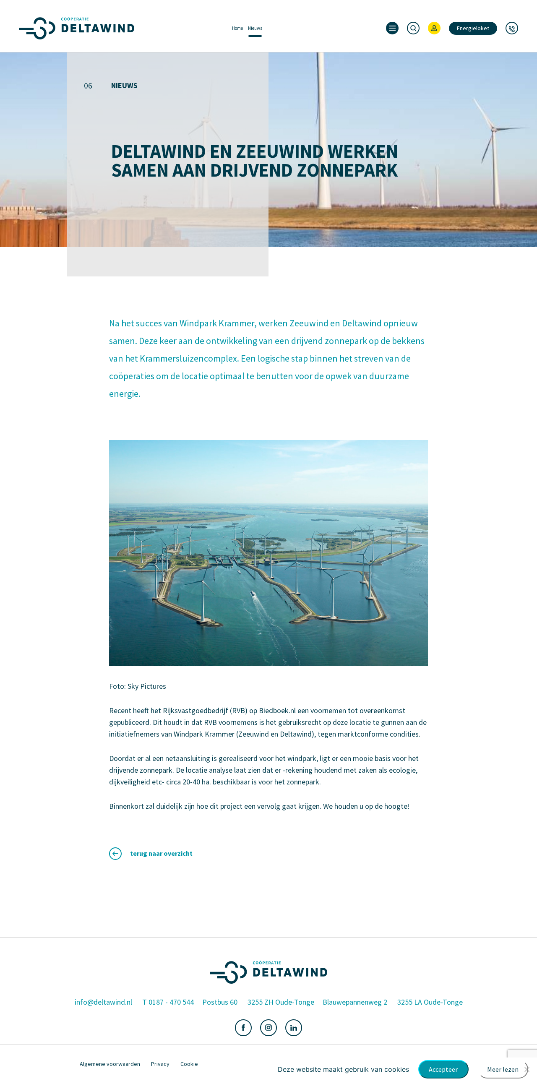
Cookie (189, 1064)
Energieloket (473, 28)
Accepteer (443, 1069)
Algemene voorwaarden (110, 1064)
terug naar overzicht (161, 853)
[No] (526, 1069)
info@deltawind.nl (103, 1002)
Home (237, 28)
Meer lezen (503, 1069)
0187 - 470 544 (171, 1002)
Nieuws (255, 28)
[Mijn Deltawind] (434, 28)
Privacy (160, 1064)
